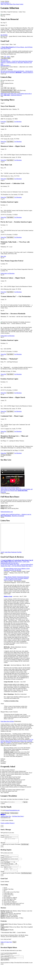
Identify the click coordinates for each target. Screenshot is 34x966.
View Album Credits (5, 58)
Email (2, 837)
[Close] (2, 826)
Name (2, 835)
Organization (4, 859)
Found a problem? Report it (7, 823)
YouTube (19, 552)
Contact (21, 4)
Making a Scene (8, 596)
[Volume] (14, 88)
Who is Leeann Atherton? (8, 770)
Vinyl (8, 56)
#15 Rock (8, 742)
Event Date (3, 863)
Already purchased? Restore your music (10, 92)
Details (2, 871)
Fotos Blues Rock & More (7, 721)
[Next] (8, 88)
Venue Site (3, 141)
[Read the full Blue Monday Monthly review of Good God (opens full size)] (17, 579)
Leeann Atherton (5, 2)
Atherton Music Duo (6, 816)
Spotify (2, 552)
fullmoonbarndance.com (7, 511)
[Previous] (2, 88)
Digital (12, 56)
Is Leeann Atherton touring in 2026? (11, 784)
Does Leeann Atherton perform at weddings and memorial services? (16, 787)
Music (2, 4)
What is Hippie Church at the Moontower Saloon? (14, 785)
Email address (4, 802)
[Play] (5, 88)
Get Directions (18, 121)
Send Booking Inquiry (26, 873)
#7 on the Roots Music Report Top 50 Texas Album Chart (17, 740)
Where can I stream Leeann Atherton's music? (13, 789)
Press (14, 4)
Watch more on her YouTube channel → (11, 487)
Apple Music (8, 552)
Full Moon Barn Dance (18, 816)
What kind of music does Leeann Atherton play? (14, 771)
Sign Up (25, 802)
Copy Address (10, 121)
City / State (3, 867)
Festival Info (4, 273)
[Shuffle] (11, 88)
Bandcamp (14, 552)
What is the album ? (9, 791)
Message (3, 842)
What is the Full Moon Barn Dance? (11, 778)
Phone (2, 860)
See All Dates (4, 35)
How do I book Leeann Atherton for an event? (13, 779)
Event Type (3, 862)
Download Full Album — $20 (9, 90)
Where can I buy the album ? (12, 781)
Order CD (3, 942)
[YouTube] (1, 815)
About (17, 4)
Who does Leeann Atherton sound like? (12, 782)
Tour (5, 4)
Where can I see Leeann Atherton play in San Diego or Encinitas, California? (15, 774)
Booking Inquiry (14, 813)
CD (5, 56)
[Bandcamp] (5, 815)
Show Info (3, 256)
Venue (2, 865)
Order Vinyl (9, 942)
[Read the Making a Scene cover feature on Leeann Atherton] (17, 570)
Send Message (24, 844)
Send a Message (5, 813)
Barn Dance (10, 4)
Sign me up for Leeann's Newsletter (11, 844)
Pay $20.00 (6, 959)
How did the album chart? (11, 777)
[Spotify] (3, 815)
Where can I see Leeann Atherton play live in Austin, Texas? (17, 772)
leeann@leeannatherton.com (12, 810)
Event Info (3, 121)
